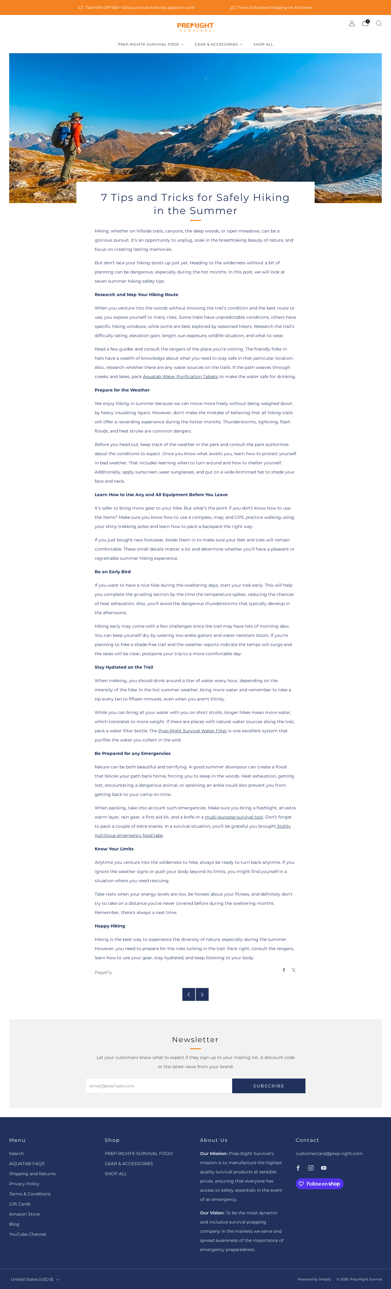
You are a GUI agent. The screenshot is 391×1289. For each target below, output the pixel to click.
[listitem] (136, 7)
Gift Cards (20, 1204)
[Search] (379, 23)
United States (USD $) (32, 1279)
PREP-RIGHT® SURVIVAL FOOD (148, 44)
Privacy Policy (24, 1184)
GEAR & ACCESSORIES (216, 44)
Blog (14, 1224)
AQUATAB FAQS (27, 1163)
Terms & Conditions (30, 1194)
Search (16, 1153)
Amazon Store (24, 1214)
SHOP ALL (263, 44)
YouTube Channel (27, 1234)
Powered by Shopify (314, 1279)
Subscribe (268, 1086)
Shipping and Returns (32, 1173)
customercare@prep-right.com (329, 1153)
